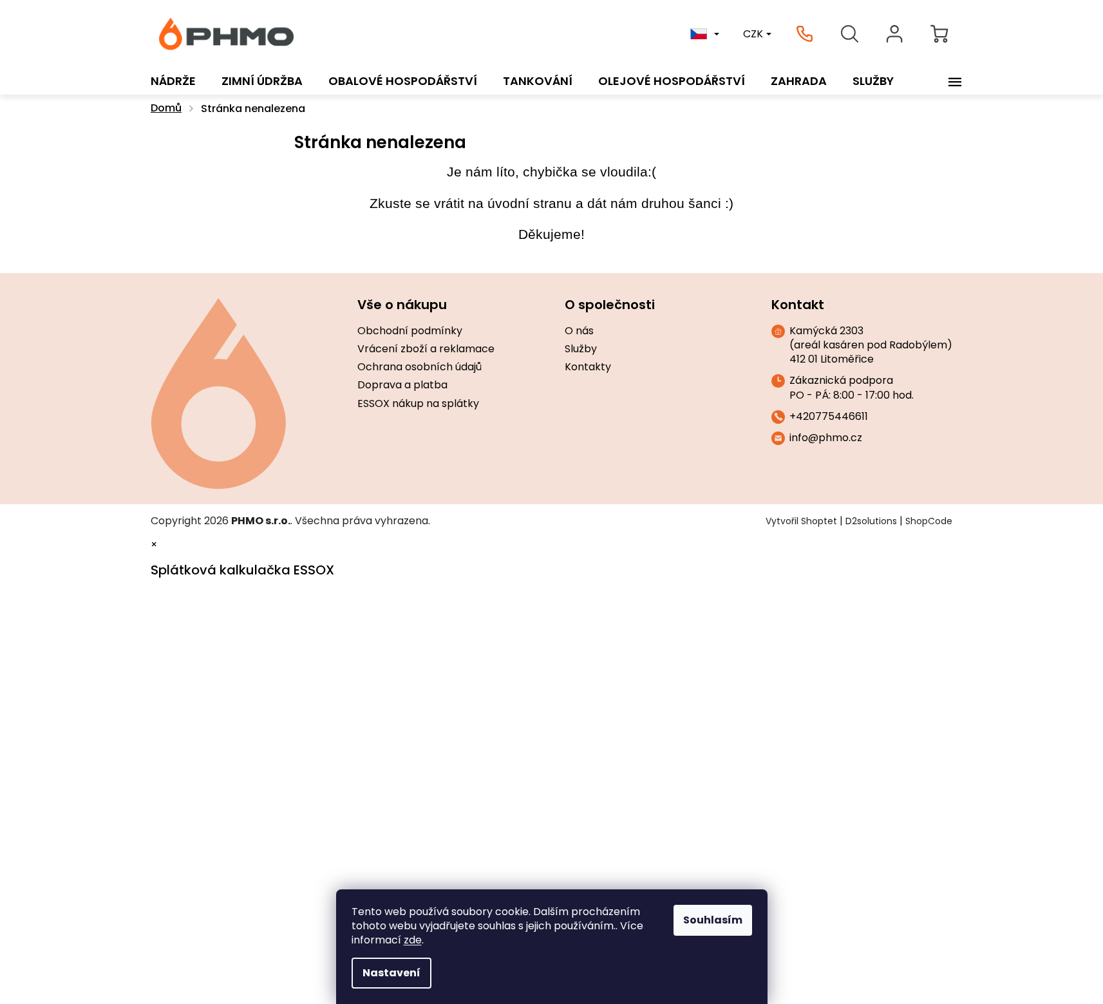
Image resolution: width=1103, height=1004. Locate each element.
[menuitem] (173, 81)
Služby (581, 349)
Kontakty (588, 367)
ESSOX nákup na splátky (418, 404)
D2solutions (871, 521)
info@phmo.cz (825, 438)
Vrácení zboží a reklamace (426, 349)
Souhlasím (712, 920)
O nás (579, 331)
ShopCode (928, 521)
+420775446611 (828, 417)
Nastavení (391, 972)
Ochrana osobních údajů (419, 367)
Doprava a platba (402, 385)
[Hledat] (849, 34)
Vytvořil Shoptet (801, 521)
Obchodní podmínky (409, 331)
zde (413, 940)
